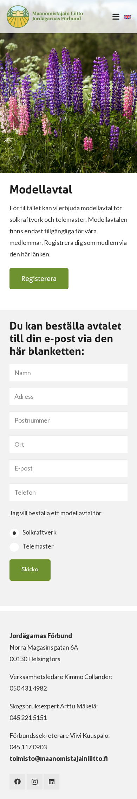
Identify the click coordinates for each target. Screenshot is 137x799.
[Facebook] (17, 782)
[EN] (127, 17)
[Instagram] (35, 782)
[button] (115, 16)
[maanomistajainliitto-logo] (44, 16)
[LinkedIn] (51, 782)
